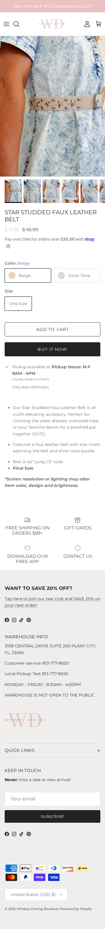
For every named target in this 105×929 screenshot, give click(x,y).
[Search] (19, 24)
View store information (30, 387)
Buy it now (52, 349)
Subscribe (52, 816)
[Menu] (6, 24)
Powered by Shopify (76, 909)
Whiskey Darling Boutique (37, 909)
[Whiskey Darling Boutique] (52, 24)
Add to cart (52, 329)
